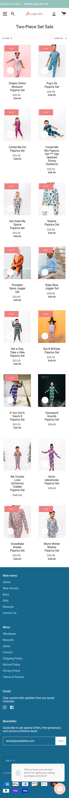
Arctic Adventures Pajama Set (52, 482)
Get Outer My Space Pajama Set (17, 229)
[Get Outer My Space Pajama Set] (17, 198)
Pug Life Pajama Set (52, 89)
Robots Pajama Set (52, 227)
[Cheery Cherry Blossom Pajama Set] (17, 61)
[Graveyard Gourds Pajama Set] (51, 390)
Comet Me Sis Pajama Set (17, 152)
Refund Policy (11, 664)
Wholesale (9, 633)
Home (6, 582)
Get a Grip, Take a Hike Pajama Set (17, 356)
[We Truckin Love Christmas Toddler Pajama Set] (17, 454)
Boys (6, 594)
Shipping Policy (12, 658)
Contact (8, 652)
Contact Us (9, 613)
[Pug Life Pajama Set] (51, 61)
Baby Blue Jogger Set (52, 290)
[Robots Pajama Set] (51, 198)
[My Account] (54, 14)
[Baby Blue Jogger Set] (51, 262)
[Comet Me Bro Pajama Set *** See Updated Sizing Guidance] (51, 124)
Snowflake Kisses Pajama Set (17, 551)
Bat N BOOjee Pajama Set (51, 354)
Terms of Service (13, 677)
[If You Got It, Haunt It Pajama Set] (17, 390)
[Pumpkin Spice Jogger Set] (17, 262)
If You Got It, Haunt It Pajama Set (17, 420)
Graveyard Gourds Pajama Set (52, 418)
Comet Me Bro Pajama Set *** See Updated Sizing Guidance (51, 159)
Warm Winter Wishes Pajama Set (52, 551)
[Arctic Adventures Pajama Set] (51, 454)
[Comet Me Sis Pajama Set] (17, 124)
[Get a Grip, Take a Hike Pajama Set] (17, 326)
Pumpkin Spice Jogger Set (17, 292)
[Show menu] (5, 13)
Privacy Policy (11, 670)
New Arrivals (10, 588)
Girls (5, 600)
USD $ (9, 761)
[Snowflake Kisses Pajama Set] (17, 521)
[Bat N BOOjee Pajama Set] (51, 326)
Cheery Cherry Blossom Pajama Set (17, 91)
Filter (6, 38)
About (6, 646)
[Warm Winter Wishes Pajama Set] (51, 521)
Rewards (8, 606)
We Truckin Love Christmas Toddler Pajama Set (17, 486)
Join (60, 741)
